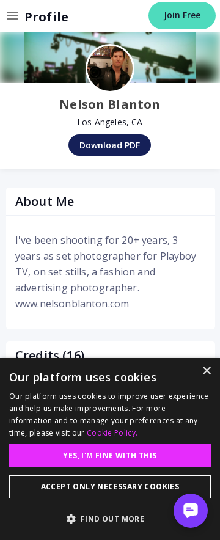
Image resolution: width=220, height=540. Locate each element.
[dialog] (110, 449)
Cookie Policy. (112, 433)
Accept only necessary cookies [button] (110, 486)
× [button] (206, 371)
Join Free (182, 15)
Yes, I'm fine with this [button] (109, 455)
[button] (110, 518)
